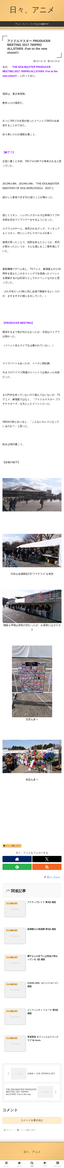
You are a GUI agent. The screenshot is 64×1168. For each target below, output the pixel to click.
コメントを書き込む (32, 1120)
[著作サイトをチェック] (17, 859)
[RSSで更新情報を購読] (47, 867)
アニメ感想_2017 (13, 846)
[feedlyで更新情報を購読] (17, 867)
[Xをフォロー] (47, 859)
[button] (57, 683)
